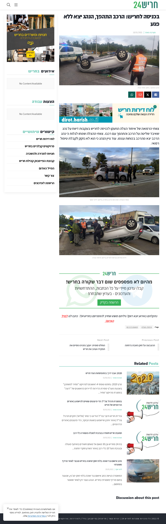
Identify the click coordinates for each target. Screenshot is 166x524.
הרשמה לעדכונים (44, 183)
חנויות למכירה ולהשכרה (40, 153)
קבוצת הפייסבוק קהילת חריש (36, 161)
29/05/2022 (107, 437)
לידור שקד (118, 469)
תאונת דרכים (132, 327)
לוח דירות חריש (45, 139)
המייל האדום (46, 168)
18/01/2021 (137, 32)
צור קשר (49, 175)
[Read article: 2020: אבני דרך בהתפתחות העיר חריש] (143, 383)
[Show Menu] (16, 5)
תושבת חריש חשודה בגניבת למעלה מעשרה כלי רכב (97, 433)
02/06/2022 (107, 378)
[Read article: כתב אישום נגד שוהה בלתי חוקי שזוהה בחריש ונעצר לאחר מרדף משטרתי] (143, 470)
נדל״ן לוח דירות (78, 518)
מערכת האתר (150, 32)
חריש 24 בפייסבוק (97, 518)
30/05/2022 (107, 409)
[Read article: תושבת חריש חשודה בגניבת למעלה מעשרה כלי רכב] (143, 442)
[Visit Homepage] (146, 5)
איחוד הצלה (147, 327)
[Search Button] (8, 5)
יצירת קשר (114, 518)
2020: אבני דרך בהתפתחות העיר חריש (104, 373)
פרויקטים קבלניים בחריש (39, 146)
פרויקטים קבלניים (59, 518)
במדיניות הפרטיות (36, 515)
